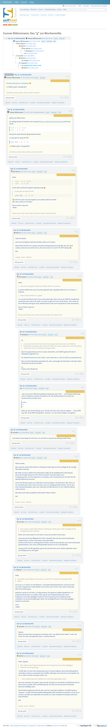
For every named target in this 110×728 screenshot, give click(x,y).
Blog (32, 2)
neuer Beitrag (24, 9)
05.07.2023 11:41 (28, 78)
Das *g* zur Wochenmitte (23, 75)
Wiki (16, 2)
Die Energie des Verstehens (19, 726)
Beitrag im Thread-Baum (58, 102)
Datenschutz (41, 726)
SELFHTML (7, 2)
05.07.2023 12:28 (31, 112)
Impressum (32, 726)
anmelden (32, 102)
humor (36, 77)
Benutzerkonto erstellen (43, 102)
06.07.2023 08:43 (23, 432)
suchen (59, 9)
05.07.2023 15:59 (31, 277)
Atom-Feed (43, 15)
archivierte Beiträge (60, 15)
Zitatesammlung (50, 9)
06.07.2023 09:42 (25, 458)
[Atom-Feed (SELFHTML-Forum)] (5, 25)
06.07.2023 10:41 (29, 570)
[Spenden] (15, 25)
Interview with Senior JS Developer (17, 83)
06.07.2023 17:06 (28, 656)
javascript (42, 77)
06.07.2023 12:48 (30, 626)
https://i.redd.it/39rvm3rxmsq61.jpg (51, 122)
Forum (24, 2)
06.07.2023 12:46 (30, 522)
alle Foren (14, 102)
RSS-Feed (50, 15)
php (60, 112)
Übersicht (33, 9)
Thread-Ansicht (35, 15)
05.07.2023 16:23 (36, 335)
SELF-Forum (9, 75)
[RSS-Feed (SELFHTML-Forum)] (10, 25)
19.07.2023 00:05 (27, 388)
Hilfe (64, 9)
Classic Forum (57, 726)
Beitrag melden (10, 97)
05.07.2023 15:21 (25, 172)
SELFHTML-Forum (24, 15)
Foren (40, 9)
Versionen (40, 112)
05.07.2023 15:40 (25, 233)
